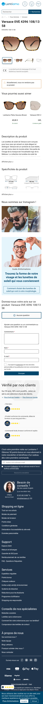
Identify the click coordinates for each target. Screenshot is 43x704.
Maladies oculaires (9, 613)
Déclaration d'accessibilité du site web (16, 529)
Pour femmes (14, 17)
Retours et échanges (9, 549)
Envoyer (21, 373)
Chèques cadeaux (8, 581)
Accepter (24, 701)
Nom (6, 348)
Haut (30, 684)
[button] (7, 60)
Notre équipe (6, 640)
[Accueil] (2, 17)
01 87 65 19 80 (22, 495)
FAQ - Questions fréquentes (12, 561)
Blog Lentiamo (7, 644)
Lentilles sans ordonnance (11, 616)
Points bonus (7, 577)
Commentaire (9, 332)
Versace (24, 17)
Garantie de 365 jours (10, 553)
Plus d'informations (11, 701)
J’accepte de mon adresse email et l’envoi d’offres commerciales (22, 467)
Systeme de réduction (10, 589)
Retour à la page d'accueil (19, 684)
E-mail (7, 356)
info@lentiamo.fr (23, 498)
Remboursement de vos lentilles (14, 557)
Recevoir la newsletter (21, 473)
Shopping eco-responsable (12, 600)
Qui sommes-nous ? (9, 637)
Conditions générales (9, 525)
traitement (19, 365)
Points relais (6, 522)
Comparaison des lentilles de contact (15, 624)
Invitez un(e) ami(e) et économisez (15, 585)
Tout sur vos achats (9, 510)
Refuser (34, 701)
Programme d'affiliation (11, 596)
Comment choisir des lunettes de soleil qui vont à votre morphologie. (21, 289)
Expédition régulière (9, 573)
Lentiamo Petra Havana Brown (15, 115)
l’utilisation (14, 466)
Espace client (7, 546)
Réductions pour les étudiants (13, 592)
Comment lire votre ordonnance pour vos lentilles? (20, 620)
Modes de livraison (9, 518)
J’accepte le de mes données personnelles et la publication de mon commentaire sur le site (21, 367)
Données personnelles (10, 533)
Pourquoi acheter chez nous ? (13, 648)
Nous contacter (7, 652)
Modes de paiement (9, 514)
